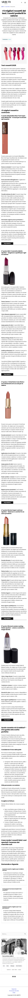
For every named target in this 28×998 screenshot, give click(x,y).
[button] (21, 2)
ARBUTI (2, 6)
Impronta (14, 989)
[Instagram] (15, 976)
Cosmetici (7, 6)
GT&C (14, 992)
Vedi (9, 39)
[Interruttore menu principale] (25, 2)
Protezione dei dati (14, 991)
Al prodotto (7, 243)
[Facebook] (13, 976)
